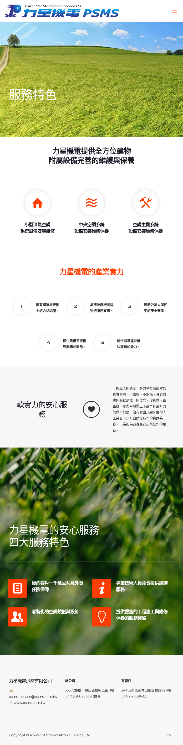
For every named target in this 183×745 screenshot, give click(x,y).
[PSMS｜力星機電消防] (62, 11)
